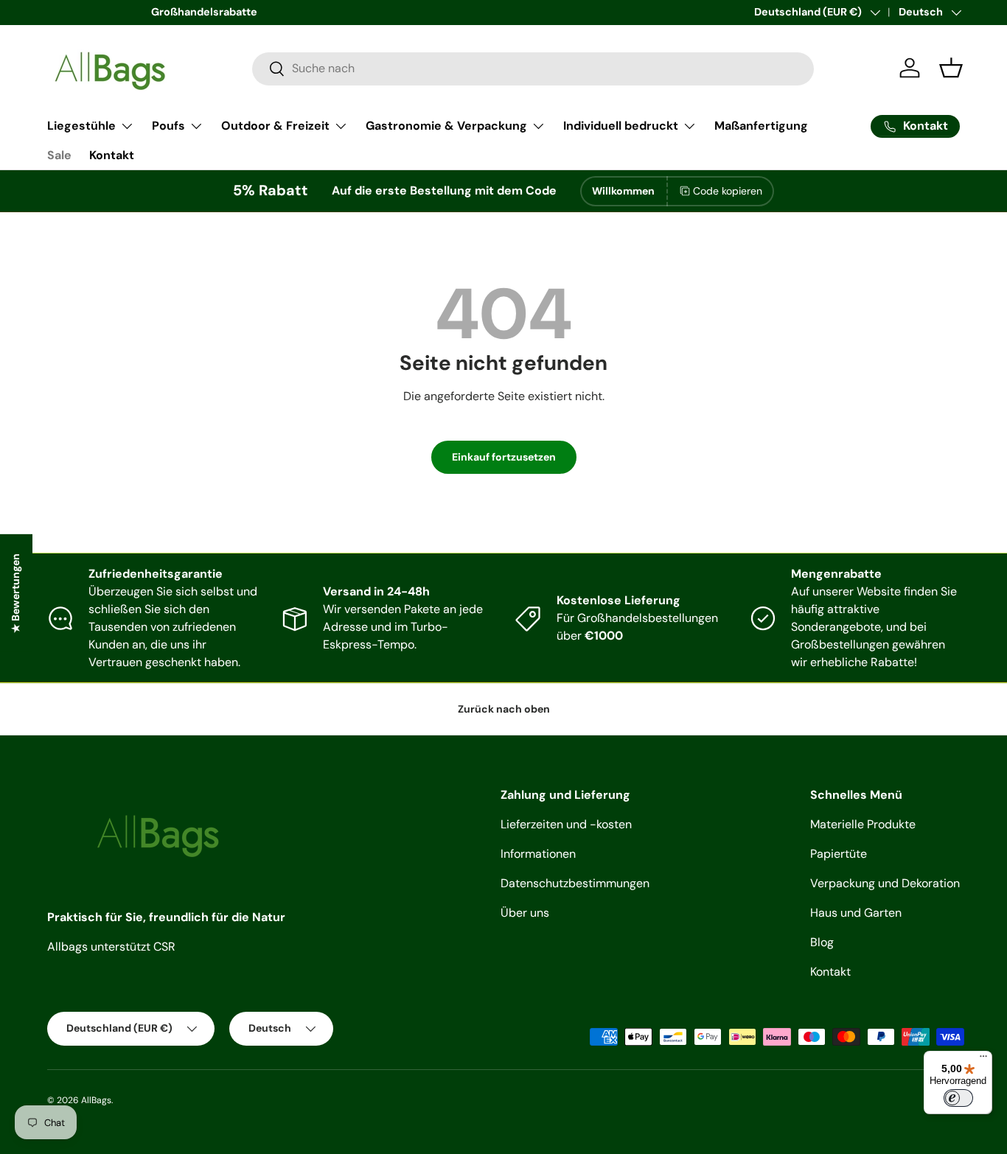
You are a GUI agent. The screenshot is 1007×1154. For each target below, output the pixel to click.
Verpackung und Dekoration (885, 883)
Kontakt (111, 155)
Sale (59, 155)
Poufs (168, 125)
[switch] (958, 1098)
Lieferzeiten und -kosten (566, 824)
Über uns (525, 912)
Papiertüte (838, 853)
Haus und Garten (856, 912)
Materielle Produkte (863, 824)
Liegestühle (81, 125)
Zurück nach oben (504, 709)
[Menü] (983, 1060)
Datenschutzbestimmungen (575, 883)
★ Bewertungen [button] (15, 593)
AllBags (96, 1100)
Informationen (538, 853)
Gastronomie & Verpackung (446, 125)
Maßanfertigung (761, 125)
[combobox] (533, 68)
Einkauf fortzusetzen (504, 457)
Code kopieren (727, 190)
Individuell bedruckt (620, 125)
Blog (822, 942)
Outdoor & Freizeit (275, 125)
